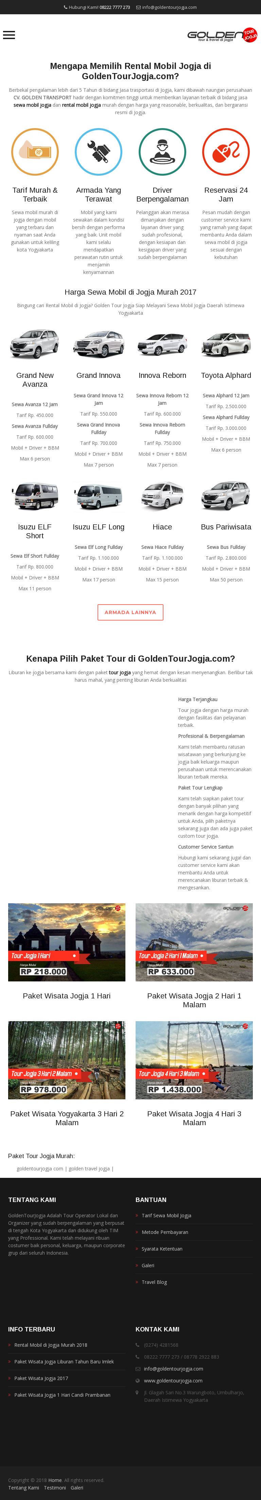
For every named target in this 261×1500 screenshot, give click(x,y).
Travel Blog (154, 1282)
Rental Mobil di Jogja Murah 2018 (50, 1345)
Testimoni (55, 1487)
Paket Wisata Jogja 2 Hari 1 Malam (194, 1000)
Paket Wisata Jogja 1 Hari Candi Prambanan (62, 1395)
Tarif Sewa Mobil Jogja (166, 1215)
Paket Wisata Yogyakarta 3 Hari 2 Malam (67, 1118)
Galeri (148, 1265)
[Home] (220, 35)
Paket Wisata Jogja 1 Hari (67, 996)
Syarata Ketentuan (162, 1248)
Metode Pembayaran (165, 1232)
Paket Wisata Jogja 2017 (41, 1378)
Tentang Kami (23, 1487)
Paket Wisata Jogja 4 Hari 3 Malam (194, 1118)
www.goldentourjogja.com (173, 1380)
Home (55, 1480)
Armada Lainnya (130, 612)
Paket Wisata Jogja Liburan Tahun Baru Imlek (64, 1361)
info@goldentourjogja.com (169, 7)
